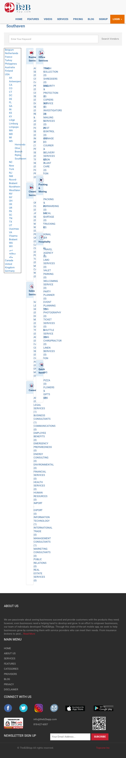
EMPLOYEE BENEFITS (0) (40, 437)
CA (10, 84)
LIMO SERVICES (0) (49, 263)
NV (10, 193)
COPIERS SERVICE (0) (48, 103)
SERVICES (9, 658)
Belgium (9, 49)
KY (10, 116)
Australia (10, 67)
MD (11, 134)
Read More (29, 633)
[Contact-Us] (57, 708)
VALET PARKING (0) (48, 274)
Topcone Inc (103, 747)
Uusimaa (14, 228)
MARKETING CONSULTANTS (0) (42, 552)
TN (10, 218)
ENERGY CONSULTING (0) (41, 458)
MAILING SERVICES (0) (49, 121)
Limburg (13, 123)
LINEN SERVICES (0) (49, 351)
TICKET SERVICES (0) (49, 323)
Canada (9, 260)
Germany (10, 270)
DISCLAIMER (11, 689)
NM (11, 176)
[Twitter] (27, 708)
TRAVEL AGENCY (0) (48, 253)
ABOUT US (11, 606)
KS (10, 112)
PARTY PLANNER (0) (48, 295)
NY (10, 197)
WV (11, 246)
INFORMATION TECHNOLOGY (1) (42, 521)
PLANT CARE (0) (47, 167)
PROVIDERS (10, 674)
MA (11, 130)
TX (10, 221)
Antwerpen (15, 81)
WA (11, 242)
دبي (11, 249)
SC (10, 214)
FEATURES (10, 663)
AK (10, 77)
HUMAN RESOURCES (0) (40, 496)
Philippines (11, 63)
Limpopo (14, 127)
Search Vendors (110, 38)
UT (10, 225)
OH (10, 200)
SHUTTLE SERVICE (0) (48, 334)
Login (116, 19)
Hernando (20, 144)
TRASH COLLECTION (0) (50, 72)
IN (10, 109)
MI (10, 137)
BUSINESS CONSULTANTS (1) (42, 419)
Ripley (18, 155)
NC (10, 162)
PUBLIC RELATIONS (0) (40, 563)
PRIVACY (9, 684)
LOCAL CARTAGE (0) (48, 217)
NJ (10, 172)
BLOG (7, 679)
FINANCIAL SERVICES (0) (40, 475)
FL (10, 102)
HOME (7, 648)
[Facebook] (11, 708)
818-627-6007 (40, 724)
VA (10, 232)
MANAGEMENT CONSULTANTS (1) (42, 542)
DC (10, 95)
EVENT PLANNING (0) (49, 306)
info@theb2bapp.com (45, 719)
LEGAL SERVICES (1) (39, 408)
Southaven (20, 158)
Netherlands (11, 53)
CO (10, 88)
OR (10, 207)
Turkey (8, 60)
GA (10, 106)
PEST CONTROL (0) (48, 132)
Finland (9, 70)
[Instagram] (42, 708)
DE (10, 99)
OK (10, 204)
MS (11, 141)
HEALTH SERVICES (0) (39, 486)
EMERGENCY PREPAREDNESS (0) (43, 447)
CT (10, 91)
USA (7, 74)
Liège (12, 119)
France (8, 56)
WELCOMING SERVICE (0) (50, 285)
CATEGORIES (11, 668)
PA (10, 211)
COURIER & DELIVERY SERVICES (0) (49, 152)
